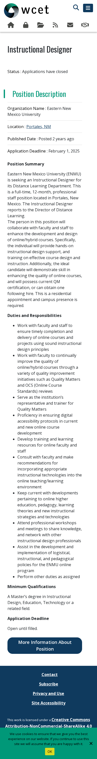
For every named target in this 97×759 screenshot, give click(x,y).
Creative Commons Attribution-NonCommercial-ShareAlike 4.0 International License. (48, 726)
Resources (41, 25)
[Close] (90, 743)
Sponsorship (85, 25)
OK (50, 752)
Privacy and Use (48, 693)
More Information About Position (45, 645)
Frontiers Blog (55, 25)
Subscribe (70, 25)
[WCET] (26, 10)
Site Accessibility (48, 703)
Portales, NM (38, 126)
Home (11, 25)
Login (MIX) (26, 25)
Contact (50, 674)
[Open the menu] (88, 8)
